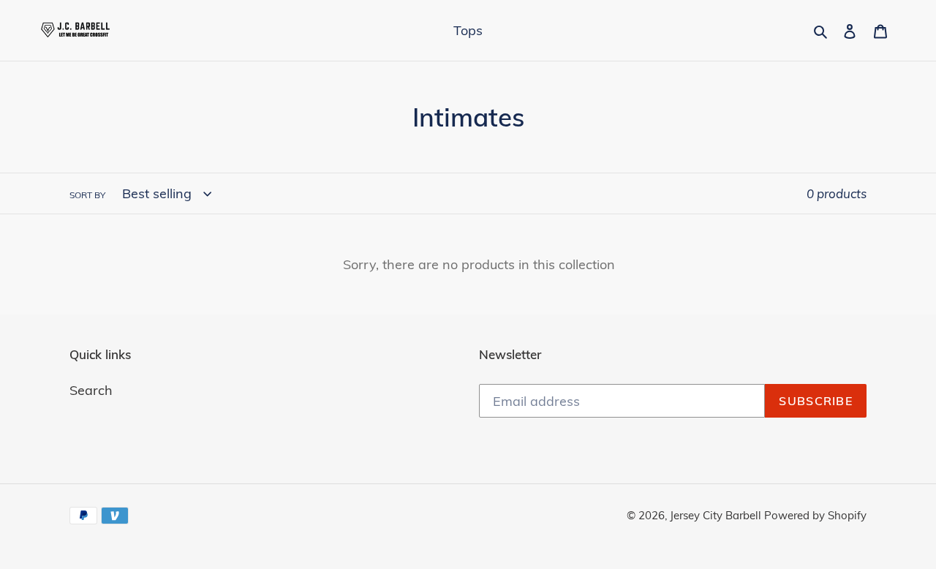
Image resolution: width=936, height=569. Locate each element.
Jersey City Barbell (717, 515)
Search (91, 390)
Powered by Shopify (815, 515)
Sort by (87, 194)
